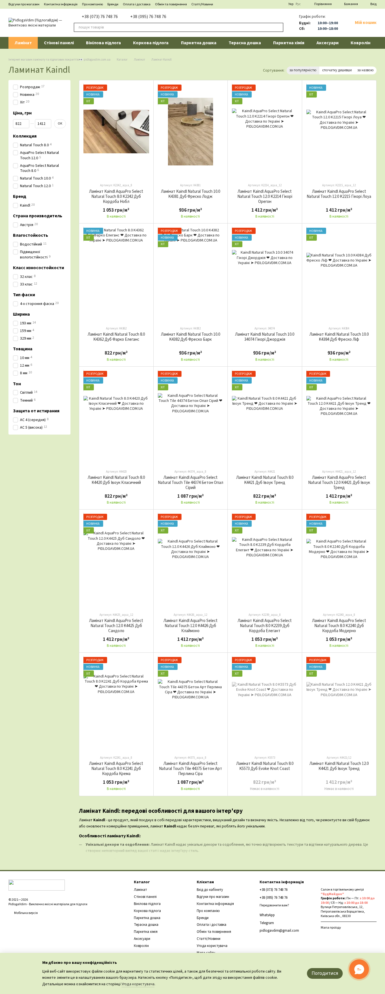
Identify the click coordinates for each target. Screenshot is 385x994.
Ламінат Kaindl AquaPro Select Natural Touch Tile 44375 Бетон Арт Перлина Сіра (190, 769)
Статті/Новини (202, 4)
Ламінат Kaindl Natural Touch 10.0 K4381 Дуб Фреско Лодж (190, 194)
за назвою (365, 70)
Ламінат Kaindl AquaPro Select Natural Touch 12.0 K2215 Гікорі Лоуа (339, 194)
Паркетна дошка (198, 43)
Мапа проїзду (331, 927)
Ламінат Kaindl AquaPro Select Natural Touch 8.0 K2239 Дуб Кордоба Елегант (265, 626)
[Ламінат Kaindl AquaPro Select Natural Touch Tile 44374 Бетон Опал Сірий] (191, 418)
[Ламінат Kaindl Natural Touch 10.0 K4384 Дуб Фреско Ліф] (339, 275)
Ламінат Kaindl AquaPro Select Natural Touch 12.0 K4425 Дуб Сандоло (116, 626)
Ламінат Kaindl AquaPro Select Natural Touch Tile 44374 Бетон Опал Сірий (190, 483)
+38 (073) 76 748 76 (100, 16)
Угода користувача (212, 945)
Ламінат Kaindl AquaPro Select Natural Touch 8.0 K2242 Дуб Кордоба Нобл (116, 197)
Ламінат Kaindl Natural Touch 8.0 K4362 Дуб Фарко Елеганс (116, 336)
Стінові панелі (59, 43)
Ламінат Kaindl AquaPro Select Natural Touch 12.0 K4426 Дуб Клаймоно (190, 626)
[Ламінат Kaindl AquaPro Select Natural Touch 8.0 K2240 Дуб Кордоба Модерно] (339, 561)
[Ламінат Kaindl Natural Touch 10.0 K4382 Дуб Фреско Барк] (191, 275)
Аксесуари (327, 43)
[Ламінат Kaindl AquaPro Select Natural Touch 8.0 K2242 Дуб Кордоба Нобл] (116, 131)
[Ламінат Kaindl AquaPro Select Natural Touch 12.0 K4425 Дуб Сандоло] (116, 561)
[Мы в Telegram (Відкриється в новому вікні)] (260, 4)
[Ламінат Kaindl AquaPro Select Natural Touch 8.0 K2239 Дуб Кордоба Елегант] (265, 561)
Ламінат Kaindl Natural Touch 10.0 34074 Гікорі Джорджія (264, 336)
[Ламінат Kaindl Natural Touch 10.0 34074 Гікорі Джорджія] (265, 275)
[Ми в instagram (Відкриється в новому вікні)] (280, 4)
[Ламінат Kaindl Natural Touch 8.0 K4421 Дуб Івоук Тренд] (265, 418)
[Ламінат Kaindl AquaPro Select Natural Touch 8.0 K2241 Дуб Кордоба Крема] (116, 704)
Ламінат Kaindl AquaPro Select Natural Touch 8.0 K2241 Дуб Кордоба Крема (116, 769)
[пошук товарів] (278, 27)
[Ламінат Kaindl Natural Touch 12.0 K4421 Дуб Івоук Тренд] (339, 704)
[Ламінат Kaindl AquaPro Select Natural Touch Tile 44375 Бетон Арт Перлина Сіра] (191, 704)
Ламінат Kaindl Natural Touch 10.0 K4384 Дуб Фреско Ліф (339, 336)
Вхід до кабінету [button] (210, 889)
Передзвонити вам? (274, 905)
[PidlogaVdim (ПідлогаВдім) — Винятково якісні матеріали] (36, 884)
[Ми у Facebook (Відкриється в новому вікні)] (253, 4)
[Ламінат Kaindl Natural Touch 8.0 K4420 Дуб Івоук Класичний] (116, 418)
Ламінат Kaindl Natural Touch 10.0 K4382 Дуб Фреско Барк (190, 336)
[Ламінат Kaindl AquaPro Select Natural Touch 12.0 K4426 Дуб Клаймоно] (191, 561)
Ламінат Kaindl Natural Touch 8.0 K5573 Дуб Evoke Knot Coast (264, 766)
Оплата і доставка (137, 4)
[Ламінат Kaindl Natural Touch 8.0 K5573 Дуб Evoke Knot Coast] (265, 704)
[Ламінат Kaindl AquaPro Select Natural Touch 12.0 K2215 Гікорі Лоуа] (339, 131)
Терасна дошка (245, 43)
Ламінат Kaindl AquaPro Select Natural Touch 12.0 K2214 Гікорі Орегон (264, 197)
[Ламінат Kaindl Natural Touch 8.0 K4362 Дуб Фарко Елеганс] (116, 275)
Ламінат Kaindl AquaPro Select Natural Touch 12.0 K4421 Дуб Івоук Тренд (339, 483)
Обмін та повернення (171, 4)
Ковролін (360, 43)
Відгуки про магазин (23, 4)
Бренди (112, 4)
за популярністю (303, 70)
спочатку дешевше (337, 70)
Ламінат (23, 43)
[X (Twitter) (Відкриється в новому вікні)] (273, 4)
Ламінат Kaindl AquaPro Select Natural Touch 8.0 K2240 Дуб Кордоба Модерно (339, 626)
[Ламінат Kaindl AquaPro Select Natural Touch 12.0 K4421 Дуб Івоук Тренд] (339, 418)
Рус (298, 4)
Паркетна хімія (288, 43)
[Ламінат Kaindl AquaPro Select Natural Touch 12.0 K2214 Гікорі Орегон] (265, 131)
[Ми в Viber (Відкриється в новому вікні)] (267, 4)
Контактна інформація (61, 4)
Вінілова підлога (103, 43)
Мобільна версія (26, 913)
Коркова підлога (151, 43)
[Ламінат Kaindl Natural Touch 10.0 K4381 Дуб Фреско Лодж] (191, 131)
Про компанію (92, 4)
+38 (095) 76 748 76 (148, 16)
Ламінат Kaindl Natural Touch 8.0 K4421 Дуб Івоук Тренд (264, 480)
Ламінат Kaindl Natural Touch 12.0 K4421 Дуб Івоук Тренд (339, 766)
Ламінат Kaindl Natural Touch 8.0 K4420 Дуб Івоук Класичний (116, 480)
